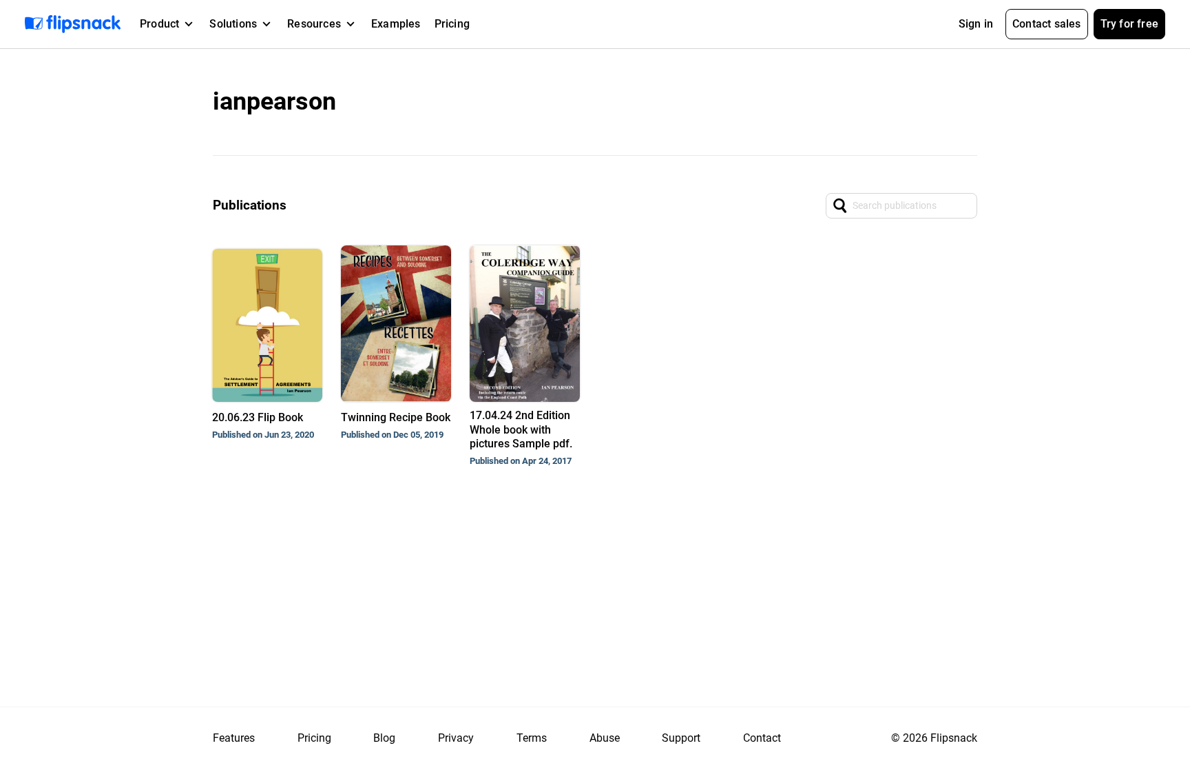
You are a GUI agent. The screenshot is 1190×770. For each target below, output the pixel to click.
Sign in (976, 23)
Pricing (452, 23)
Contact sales (1046, 23)
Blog (384, 737)
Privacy (456, 737)
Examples (396, 23)
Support (681, 737)
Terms (531, 737)
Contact (762, 737)
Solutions (233, 23)
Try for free (1129, 23)
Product (159, 23)
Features (234, 737)
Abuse (604, 737)
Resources (314, 23)
